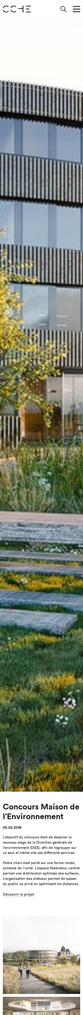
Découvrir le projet (18, 894)
